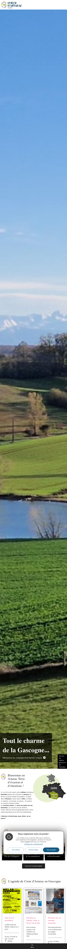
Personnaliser (33, 850)
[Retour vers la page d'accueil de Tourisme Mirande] (11, 4)
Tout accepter (51, 850)
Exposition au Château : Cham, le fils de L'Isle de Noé (33, 920)
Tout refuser (16, 850)
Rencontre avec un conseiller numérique (54, 920)
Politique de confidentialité (33, 844)
